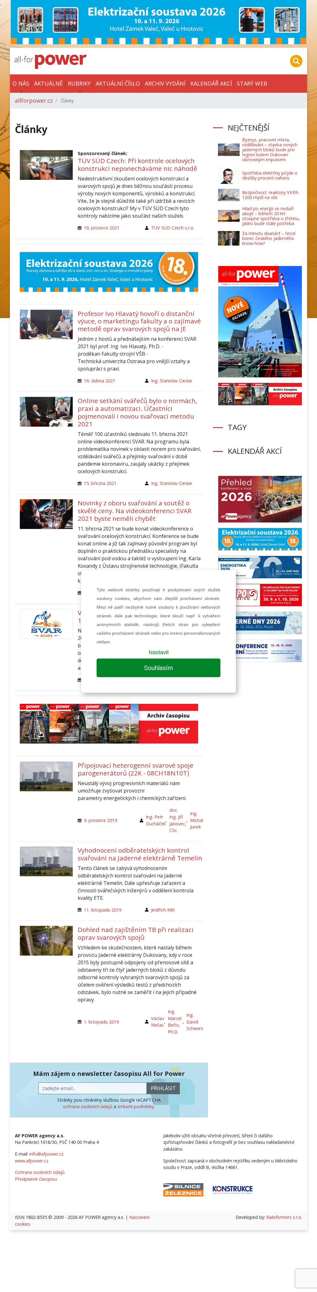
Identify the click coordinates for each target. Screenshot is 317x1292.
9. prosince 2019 (100, 820)
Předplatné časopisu (36, 1179)
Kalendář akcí (211, 83)
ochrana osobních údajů (87, 1106)
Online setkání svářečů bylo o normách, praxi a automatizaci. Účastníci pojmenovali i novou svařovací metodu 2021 (137, 412)
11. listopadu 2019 (102, 910)
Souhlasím (158, 667)
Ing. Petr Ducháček (156, 820)
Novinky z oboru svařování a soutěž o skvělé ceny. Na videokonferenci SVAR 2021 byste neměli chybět (134, 511)
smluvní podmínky (135, 1106)
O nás (20, 83)
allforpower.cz (34, 100)
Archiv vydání (165, 83)
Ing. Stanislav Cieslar (171, 381)
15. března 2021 (100, 483)
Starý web (252, 83)
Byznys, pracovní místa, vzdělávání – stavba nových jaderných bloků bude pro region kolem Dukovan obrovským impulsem (269, 149)
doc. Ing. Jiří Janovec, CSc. (177, 820)
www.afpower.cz (31, 1161)
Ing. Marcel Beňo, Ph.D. (174, 1022)
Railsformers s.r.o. (284, 1217)
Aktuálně (48, 83)
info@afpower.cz (46, 1154)
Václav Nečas (157, 1021)
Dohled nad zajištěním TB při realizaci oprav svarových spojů (135, 933)
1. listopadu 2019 (101, 1022)
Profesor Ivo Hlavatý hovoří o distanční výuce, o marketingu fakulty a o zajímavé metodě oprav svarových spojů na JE (139, 321)
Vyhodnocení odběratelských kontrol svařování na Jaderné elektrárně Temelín (140, 854)
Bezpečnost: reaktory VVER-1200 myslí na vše (270, 194)
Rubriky (79, 83)
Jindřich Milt (163, 910)
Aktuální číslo (118, 83)
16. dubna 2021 (99, 381)
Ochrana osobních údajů (40, 1172)
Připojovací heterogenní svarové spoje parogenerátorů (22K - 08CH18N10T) (135, 769)
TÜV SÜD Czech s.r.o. (172, 228)
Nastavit (159, 652)
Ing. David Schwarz (194, 1021)
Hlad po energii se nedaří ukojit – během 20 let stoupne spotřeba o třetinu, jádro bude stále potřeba (271, 216)
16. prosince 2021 (101, 228)
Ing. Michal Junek (196, 820)
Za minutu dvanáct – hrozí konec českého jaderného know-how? (268, 238)
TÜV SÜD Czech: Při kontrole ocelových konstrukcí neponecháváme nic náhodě (137, 164)
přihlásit (163, 1088)
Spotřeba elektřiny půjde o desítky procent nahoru (269, 175)
